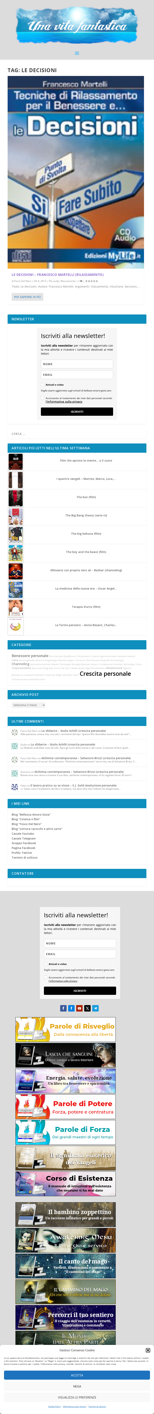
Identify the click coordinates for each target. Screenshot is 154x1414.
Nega (77, 1386)
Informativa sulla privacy (74, 1406)
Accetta (77, 1375)
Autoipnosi (17, 675)
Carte (15, 660)
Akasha (63, 660)
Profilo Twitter (22, 853)
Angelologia (51, 660)
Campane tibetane (34, 675)
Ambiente (34, 679)
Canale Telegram (24, 838)
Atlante (55, 664)
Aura (76, 675)
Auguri (71, 660)
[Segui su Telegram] (95, 1008)
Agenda (127, 668)
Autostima (35, 664)
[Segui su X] (87, 1008)
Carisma (80, 660)
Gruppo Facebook (24, 843)
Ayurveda (37, 668)
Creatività (50, 675)
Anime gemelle (27, 660)
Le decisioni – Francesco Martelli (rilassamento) (57, 274)
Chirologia (65, 664)
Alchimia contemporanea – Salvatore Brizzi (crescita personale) (86, 758)
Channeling (20, 664)
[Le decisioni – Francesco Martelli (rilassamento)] (76, 172)
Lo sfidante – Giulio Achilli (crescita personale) (74, 731)
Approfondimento (95, 668)
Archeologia (117, 660)
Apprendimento (108, 656)
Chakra (95, 656)
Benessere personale (30, 655)
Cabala (74, 668)
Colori (139, 664)
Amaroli (39, 660)
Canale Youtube (23, 833)
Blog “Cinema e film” (26, 819)
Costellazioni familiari (111, 664)
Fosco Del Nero (22, 281)
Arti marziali (56, 656)
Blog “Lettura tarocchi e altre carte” (37, 829)
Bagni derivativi (64, 675)
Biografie (105, 660)
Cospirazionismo (21, 668)
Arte (42, 679)
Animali (46, 664)
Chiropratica (83, 656)
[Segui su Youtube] (79, 1008)
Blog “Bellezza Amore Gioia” (31, 814)
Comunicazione (20, 679)
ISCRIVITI (77, 412)
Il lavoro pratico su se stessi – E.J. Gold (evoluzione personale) (73, 785)
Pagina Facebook (23, 848)
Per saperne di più (27, 297)
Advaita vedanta (126, 656)
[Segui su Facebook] (63, 1008)
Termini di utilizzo (97, 1406)
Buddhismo (70, 656)
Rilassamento (68, 281)
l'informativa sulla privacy (64, 401)
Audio (82, 668)
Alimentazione (114, 668)
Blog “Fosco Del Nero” (27, 824)
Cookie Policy (54, 1406)
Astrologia (129, 664)
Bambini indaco (89, 664)
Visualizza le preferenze (77, 1397)
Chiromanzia (92, 660)
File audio (54, 281)
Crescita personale (105, 674)
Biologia (76, 664)
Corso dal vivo (61, 668)
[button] (148, 1350)
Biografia (48, 668)
